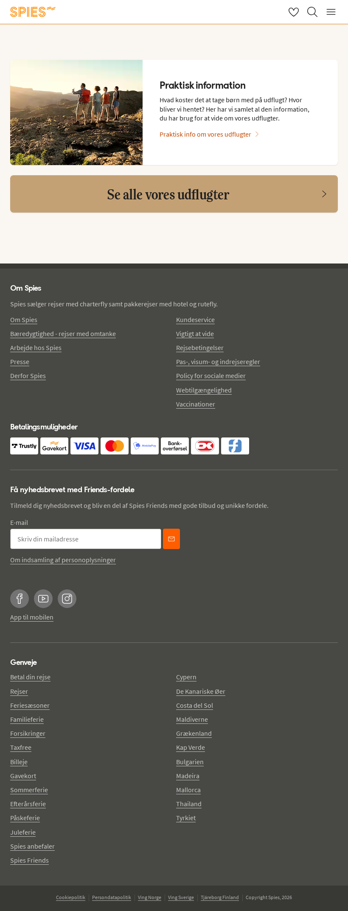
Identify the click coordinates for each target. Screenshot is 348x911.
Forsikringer (27, 733)
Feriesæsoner (30, 705)
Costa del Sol (194, 705)
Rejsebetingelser (200, 347)
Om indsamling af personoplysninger (63, 559)
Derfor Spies (28, 375)
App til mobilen (31, 617)
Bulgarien (190, 761)
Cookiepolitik (70, 897)
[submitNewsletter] (171, 539)
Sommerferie (29, 789)
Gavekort (23, 775)
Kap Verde (190, 747)
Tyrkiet (186, 817)
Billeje (19, 761)
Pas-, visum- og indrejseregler (218, 361)
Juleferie (23, 832)
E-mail (19, 522)
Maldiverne (192, 719)
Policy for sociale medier (211, 375)
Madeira (187, 775)
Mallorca (188, 789)
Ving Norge (149, 897)
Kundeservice (195, 319)
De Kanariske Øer (200, 691)
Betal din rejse (30, 677)
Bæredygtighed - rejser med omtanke (63, 333)
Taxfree (20, 747)
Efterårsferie (28, 803)
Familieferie (27, 719)
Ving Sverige (181, 897)
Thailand (189, 803)
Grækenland (194, 733)
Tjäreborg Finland (220, 897)
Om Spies (23, 319)
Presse (19, 361)
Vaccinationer (195, 404)
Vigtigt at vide (195, 333)
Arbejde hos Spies (36, 347)
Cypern (186, 677)
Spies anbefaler (32, 846)
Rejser (19, 691)
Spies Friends (29, 860)
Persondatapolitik (111, 897)
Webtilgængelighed (204, 390)
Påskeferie (25, 817)
